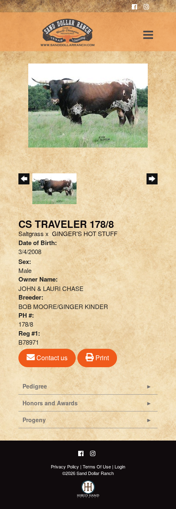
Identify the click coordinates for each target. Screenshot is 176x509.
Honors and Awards (50, 403)
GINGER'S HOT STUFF (84, 233)
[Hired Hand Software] (88, 492)
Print (101, 357)
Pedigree (35, 386)
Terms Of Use (97, 466)
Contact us (51, 357)
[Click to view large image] (88, 104)
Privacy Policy (65, 466)
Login (120, 466)
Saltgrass (31, 233)
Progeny (34, 420)
